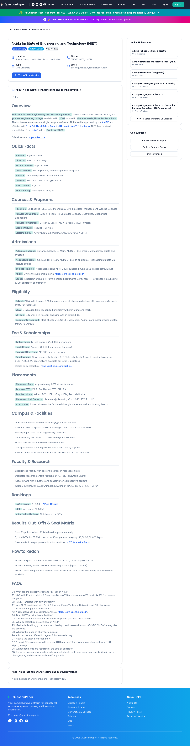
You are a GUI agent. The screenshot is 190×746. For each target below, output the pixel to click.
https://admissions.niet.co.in (69, 273)
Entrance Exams (87, 4)
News (134, 4)
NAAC (35, 130)
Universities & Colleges (79, 711)
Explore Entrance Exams (154, 147)
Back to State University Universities (32, 29)
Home (51, 4)
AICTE (105, 122)
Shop (154, 4)
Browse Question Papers (154, 140)
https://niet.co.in (37, 137)
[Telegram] (41, 4)
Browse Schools (154, 154)
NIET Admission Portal (78, 542)
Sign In (165, 4)
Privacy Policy (134, 711)
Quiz (144, 4)
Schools (121, 4)
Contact (131, 707)
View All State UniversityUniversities (154, 119)
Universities (106, 4)
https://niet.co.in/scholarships (56, 366)
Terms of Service (136, 716)
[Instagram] (37, 4)
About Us (132, 703)
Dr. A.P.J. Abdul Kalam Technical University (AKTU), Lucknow (58, 126)
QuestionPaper (67, 4)
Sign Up (178, 4)
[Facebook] (33, 4)
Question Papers (76, 703)
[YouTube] (44, 4)
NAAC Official (50, 504)
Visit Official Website (28, 75)
